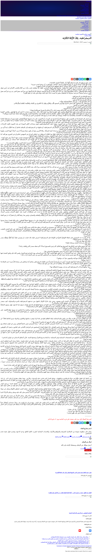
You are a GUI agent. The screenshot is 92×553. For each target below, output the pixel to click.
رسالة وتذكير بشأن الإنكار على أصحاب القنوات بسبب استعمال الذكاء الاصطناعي (70, 536)
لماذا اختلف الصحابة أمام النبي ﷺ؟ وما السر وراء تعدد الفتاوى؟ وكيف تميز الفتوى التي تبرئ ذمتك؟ (65, 538)
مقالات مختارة (85, 6)
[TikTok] (85, 530)
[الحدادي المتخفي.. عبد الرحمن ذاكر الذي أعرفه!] (78, 497)
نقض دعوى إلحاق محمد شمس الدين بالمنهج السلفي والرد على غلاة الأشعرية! (73, 472)
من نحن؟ (86, 11)
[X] (87, 79)
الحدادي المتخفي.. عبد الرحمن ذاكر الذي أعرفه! (80, 513)
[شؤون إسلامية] (83, 18)
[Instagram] (87, 530)
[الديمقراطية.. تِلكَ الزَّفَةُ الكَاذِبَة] (64, 43)
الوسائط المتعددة (84, 10)
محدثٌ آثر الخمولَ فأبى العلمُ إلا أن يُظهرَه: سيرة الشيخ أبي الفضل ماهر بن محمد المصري (68, 543)
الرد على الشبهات (84, 5)
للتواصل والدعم (85, 13)
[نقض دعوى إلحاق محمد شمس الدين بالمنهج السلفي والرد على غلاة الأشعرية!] (78, 457)
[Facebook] (90, 79)
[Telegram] (82, 79)
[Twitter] (82, 530)
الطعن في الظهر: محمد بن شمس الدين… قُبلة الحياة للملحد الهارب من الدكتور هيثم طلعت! (69, 492)
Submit (76, 548)
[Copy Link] (77, 79)
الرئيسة (87, 3)
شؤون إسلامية (88, 450)
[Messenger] (80, 79)
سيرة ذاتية (86, 7)
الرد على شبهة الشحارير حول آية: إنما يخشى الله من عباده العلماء (73, 540)
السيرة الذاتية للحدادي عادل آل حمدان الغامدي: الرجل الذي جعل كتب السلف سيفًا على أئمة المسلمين (65, 542)
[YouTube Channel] (80, 530)
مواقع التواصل (85, 9)
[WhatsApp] (85, 79)
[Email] (74, 79)
